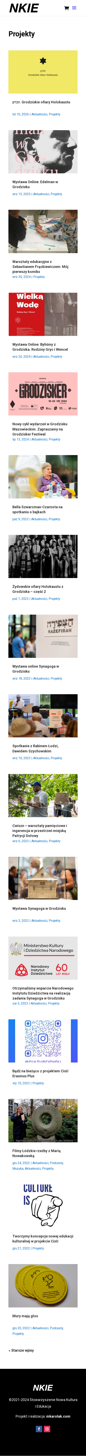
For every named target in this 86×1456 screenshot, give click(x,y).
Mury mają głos (25, 1316)
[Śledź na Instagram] (47, 1429)
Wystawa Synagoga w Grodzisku (39, 908)
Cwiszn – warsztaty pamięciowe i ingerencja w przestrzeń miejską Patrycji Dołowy (39, 831)
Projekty (54, 114)
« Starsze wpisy (21, 1350)
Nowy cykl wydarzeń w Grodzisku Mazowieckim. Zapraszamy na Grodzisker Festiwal (39, 429)
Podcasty (56, 1328)
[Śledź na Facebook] (39, 1429)
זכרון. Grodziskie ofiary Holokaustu (41, 102)
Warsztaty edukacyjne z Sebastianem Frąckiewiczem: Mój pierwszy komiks (40, 267)
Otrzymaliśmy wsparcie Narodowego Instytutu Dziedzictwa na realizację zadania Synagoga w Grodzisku (43, 993)
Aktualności (39, 114)
